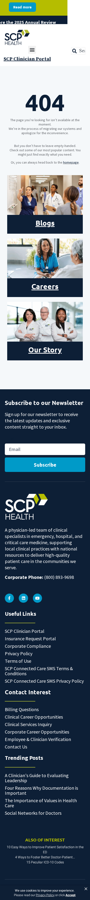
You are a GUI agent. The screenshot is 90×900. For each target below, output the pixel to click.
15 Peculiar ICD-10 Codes (45, 862)
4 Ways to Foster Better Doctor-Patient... (45, 857)
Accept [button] (70, 895)
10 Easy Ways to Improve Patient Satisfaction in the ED (45, 850)
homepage (71, 162)
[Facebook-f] (9, 598)
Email (10, 438)
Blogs (45, 222)
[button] (32, 50)
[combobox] (78, 51)
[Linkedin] (23, 598)
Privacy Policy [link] (45, 895)
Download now (22, 20)
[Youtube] (37, 598)
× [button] (86, 889)
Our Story (45, 349)
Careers (45, 286)
